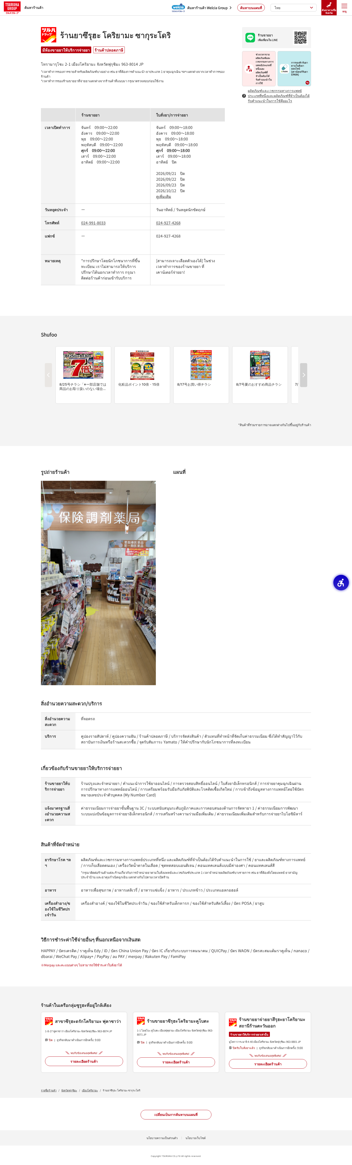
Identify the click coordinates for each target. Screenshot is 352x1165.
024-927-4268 (168, 223)
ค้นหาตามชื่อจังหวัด (329, 11)
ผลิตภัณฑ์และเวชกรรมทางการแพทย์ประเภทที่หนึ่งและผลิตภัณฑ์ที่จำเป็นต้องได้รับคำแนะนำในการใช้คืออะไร (279, 95)
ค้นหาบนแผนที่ (251, 7)
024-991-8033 (93, 223)
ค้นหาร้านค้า (33, 7)
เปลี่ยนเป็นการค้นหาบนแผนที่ (176, 1114)
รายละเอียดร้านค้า (84, 1061)
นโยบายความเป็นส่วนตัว (162, 1138)
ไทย (277, 7)
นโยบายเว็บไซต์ (196, 1138)
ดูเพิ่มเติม (163, 196)
